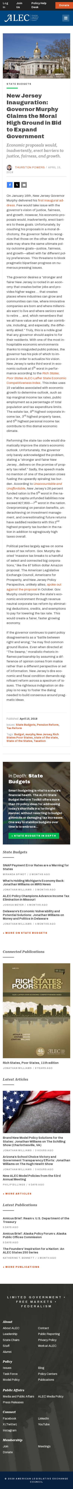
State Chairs (11, 1340)
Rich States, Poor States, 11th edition (31, 1062)
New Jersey (43, 734)
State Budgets (26, 724)
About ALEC (11, 1328)
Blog (41, 1367)
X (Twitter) (10, 1424)
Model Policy (11, 1379)
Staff (6, 1345)
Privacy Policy (47, 1340)
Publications (46, 1379)
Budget (19, 734)
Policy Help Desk (38, 5)
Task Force (10, 1373)
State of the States (19, 741)
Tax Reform (14, 728)
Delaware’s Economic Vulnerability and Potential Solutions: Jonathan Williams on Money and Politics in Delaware (33, 915)
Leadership (10, 1334)
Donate (64, 5)
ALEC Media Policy (50, 1396)
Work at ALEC (47, 1345)
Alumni (7, 1351)
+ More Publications (21, 1267)
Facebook (9, 1418)
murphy (30, 734)
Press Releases (13, 1402)
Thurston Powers (30, 167)
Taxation (40, 741)
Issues (7, 1367)
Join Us (19, 5)
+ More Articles (17, 1193)
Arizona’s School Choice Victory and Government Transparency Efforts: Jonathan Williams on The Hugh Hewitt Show (36, 1160)
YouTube (44, 1424)
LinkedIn (43, 1418)
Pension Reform (48, 724)
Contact (43, 1328)
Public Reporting (49, 1334)
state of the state (46, 737)
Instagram (9, 1430)
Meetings (44, 1446)
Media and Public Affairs (18, 1396)
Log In (5, 5)
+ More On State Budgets (25, 933)
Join (5, 1446)
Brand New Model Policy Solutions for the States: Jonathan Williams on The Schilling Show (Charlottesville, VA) (34, 1141)
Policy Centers (47, 1373)
